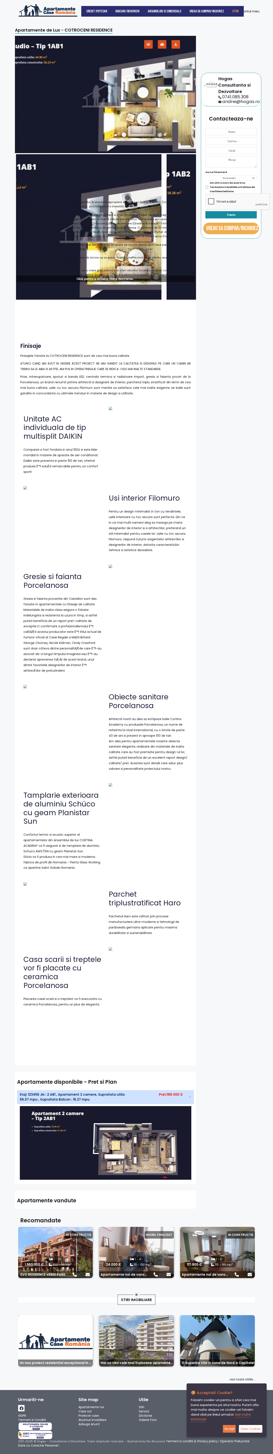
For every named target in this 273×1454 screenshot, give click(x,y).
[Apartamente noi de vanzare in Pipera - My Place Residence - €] (136, 1252)
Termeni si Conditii (32, 1420)
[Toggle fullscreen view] (148, 44)
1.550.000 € (34, 1264)
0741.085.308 (235, 97)
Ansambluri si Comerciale (165, 11)
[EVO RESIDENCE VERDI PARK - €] (55, 1252)
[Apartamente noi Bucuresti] (47, 10)
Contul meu (249, 11)
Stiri (235, 11)
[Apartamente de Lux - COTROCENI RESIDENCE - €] (105, 94)
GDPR (22, 1415)
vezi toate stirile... (242, 1379)
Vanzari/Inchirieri (127, 11)
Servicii (144, 1411)
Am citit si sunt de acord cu (232, 187)
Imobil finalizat (159, 1235)
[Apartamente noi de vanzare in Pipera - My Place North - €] (217, 1252)
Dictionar (145, 1415)
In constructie (78, 1235)
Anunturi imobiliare (92, 1420)
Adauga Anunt (89, 1424)
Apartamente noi (91, 1407)
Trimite (231, 215)
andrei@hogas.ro (241, 102)
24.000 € (113, 1264)
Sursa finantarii (216, 172)
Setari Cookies (250, 1429)
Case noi (84, 1411)
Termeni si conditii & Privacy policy (192, 1441)
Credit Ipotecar (96, 11)
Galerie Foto (148, 1420)
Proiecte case (88, 1415)
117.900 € (194, 1264)
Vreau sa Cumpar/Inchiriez (207, 11)
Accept (229, 1429)
